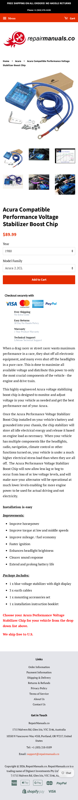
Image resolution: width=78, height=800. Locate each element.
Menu (11, 18)
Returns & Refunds (39, 683)
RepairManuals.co (36, 766)
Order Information (39, 667)
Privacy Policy (39, 688)
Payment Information (39, 672)
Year (6, 244)
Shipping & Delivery (39, 677)
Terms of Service (39, 693)
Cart (72, 18)
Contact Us (39, 704)
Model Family (12, 261)
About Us (39, 699)
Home (6, 61)
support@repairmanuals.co (43, 754)
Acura (18, 61)
